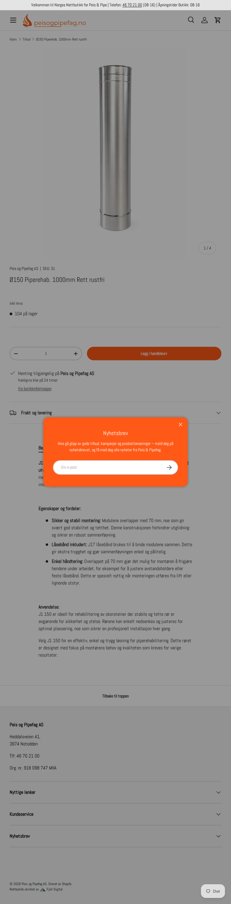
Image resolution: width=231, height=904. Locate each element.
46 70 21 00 (132, 5)
